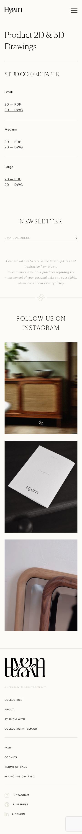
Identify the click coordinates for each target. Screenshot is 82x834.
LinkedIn (18, 813)
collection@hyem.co (21, 728)
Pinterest (21, 804)
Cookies (11, 757)
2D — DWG (14, 110)
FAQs (8, 747)
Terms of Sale (16, 766)
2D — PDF (13, 104)
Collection (13, 699)
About (9, 709)
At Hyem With (15, 719)
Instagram (21, 795)
